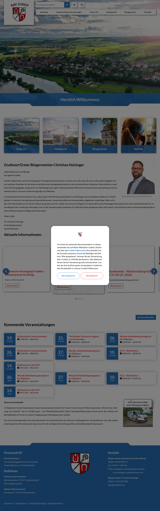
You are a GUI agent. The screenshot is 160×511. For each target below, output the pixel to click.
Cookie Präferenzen (77, 250)
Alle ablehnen (92, 275)
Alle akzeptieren (68, 275)
